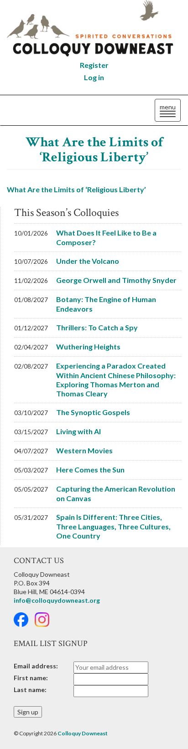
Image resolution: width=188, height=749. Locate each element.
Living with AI (78, 431)
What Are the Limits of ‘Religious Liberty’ (94, 149)
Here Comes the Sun (90, 469)
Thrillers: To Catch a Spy (97, 327)
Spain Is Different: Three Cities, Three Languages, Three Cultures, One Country (113, 526)
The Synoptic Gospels (93, 412)
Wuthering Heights (88, 346)
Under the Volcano (87, 261)
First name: (31, 678)
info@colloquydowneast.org (57, 600)
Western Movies (84, 450)
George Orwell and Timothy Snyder (116, 280)
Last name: (30, 689)
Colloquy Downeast (82, 733)
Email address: (36, 666)
